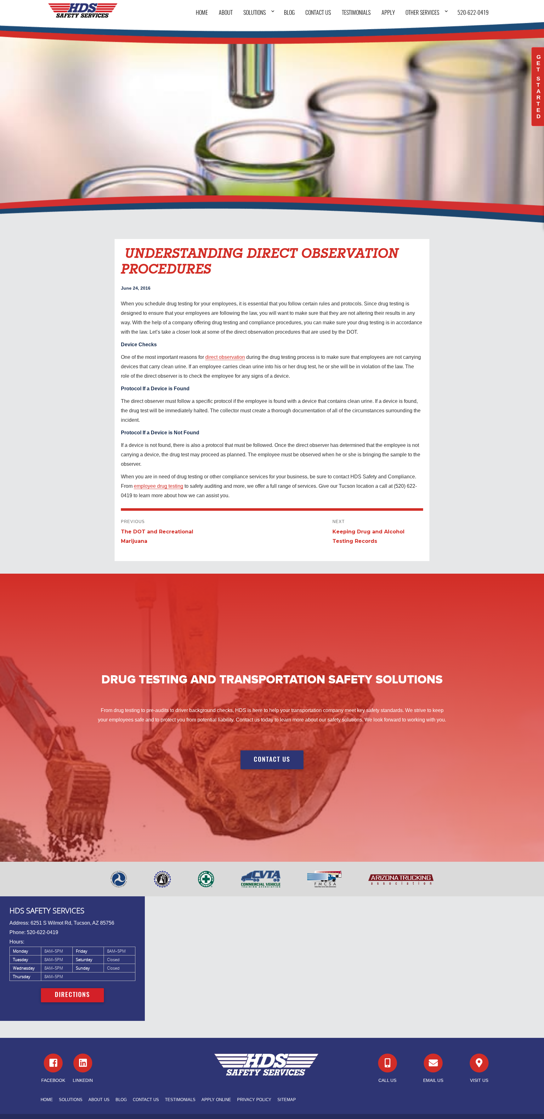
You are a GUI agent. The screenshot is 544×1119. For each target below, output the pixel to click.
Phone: (17, 932)
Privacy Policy (254, 1099)
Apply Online (216, 1099)
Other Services (422, 13)
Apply (388, 13)
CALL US (387, 1080)
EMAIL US (433, 1080)
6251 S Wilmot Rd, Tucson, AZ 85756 (72, 923)
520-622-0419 (473, 13)
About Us (99, 1099)
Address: (19, 923)
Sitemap (286, 1099)
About (226, 13)
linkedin (83, 1080)
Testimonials (356, 13)
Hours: (16, 941)
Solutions (254, 13)
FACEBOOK (53, 1080)
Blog (289, 13)
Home (202, 13)
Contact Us (318, 13)
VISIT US (479, 1080)
